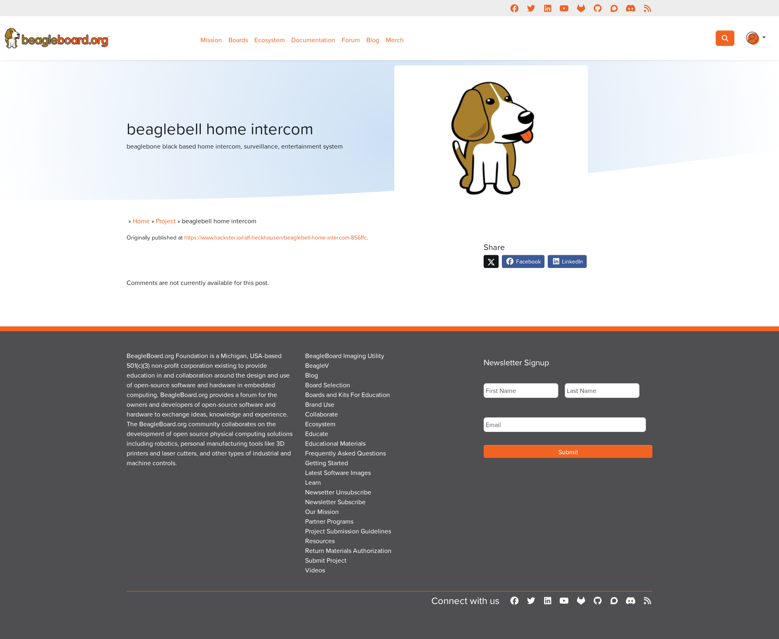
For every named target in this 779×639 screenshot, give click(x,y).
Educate (316, 433)
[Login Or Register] (756, 38)
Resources (320, 540)
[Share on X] (491, 261)
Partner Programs (329, 521)
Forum (351, 39)
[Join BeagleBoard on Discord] (631, 8)
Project (166, 220)
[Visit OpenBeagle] (581, 8)
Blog (372, 39)
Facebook (527, 261)
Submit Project (325, 560)
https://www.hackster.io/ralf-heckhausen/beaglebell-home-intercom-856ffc (275, 237)
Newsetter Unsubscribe (338, 492)
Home (141, 220)
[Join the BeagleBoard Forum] (614, 8)
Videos (315, 570)
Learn (313, 482)
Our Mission (322, 511)
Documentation (313, 39)
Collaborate (321, 414)
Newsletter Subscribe (335, 501)
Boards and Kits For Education (347, 394)
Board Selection (327, 384)
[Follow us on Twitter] (531, 8)
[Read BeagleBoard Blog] (647, 8)
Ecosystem (269, 39)
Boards (238, 39)
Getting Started (326, 462)
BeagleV (317, 365)
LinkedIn (571, 261)
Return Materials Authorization (348, 550)
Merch (395, 39)
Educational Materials (335, 443)
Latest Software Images (338, 472)
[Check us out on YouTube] (564, 8)
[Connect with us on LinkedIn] (547, 8)
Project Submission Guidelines (348, 531)
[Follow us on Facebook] (514, 8)
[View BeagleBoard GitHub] (597, 8)
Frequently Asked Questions (345, 453)
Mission (211, 39)
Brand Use (319, 404)
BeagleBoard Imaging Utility (344, 355)
